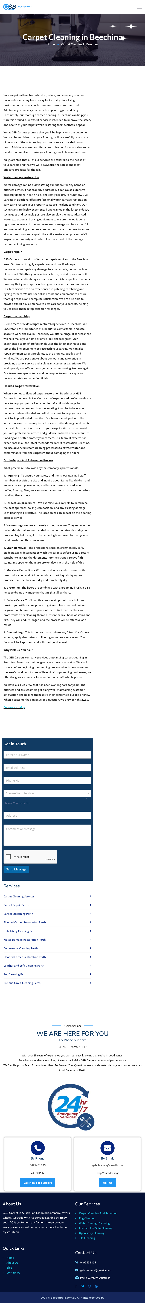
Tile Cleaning (86, 1238)
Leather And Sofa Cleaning (95, 1228)
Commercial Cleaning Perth (21, 948)
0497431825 (66, 1047)
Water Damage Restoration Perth (25, 939)
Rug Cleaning (86, 1218)
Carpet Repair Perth (16, 905)
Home (51, 44)
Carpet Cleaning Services (19, 896)
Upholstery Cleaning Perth (20, 931)
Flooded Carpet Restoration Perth (25, 922)
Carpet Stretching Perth (18, 913)
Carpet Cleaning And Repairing (97, 1213)
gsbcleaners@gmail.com (107, 1165)
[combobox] (47, 793)
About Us (12, 1262)
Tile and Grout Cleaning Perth (22, 983)
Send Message (16, 869)
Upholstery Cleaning (91, 1233)
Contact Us (13, 1272)
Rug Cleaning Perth (15, 974)
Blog (9, 1267)
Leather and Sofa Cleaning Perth (24, 965)
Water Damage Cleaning (94, 1223)
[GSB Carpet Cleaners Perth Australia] (19, 7)
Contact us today (14, 707)
